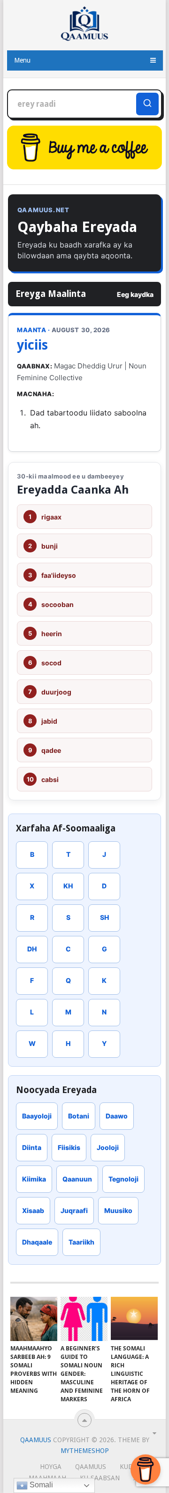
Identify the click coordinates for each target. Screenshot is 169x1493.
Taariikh (81, 1242)
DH (32, 949)
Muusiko (118, 1210)
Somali (40, 1485)
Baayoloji (37, 1116)
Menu (22, 60)
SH (104, 917)
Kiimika (34, 1179)
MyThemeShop (85, 1450)
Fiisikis (69, 1147)
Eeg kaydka (135, 294)
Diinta (31, 1147)
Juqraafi (74, 1210)
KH (68, 886)
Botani (78, 1116)
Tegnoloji (123, 1179)
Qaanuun (77, 1179)
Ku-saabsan (100, 1478)
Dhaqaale (37, 1242)
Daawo (117, 1116)
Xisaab (33, 1210)
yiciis (32, 345)
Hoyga (50, 1466)
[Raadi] (147, 104)
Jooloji (108, 1147)
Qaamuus (35, 1440)
